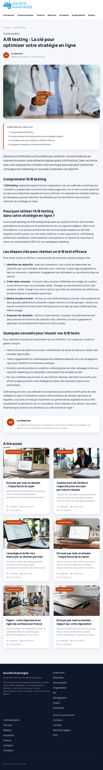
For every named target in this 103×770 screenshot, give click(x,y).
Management (60, 697)
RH (54, 692)
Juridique (64, 15)
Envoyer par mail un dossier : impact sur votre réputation (74, 622)
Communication (25, 15)
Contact (57, 725)
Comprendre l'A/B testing (21, 132)
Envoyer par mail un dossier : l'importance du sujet (23, 484)
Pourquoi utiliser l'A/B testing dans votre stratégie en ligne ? (37, 136)
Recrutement (60, 682)
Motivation (58, 677)
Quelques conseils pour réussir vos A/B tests (30, 144)
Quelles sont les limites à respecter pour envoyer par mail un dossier (72, 486)
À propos (64, 428)
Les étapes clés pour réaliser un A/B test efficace (32, 140)
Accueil (6, 27)
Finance (41, 15)
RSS (55, 735)
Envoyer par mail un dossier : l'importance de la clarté (74, 555)
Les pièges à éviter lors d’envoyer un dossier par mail (24, 555)
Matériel (52, 15)
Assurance (8, 735)
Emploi (91, 15)
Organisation (78, 15)
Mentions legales (62, 730)
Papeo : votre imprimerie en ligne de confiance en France (24, 622)
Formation (8, 750)
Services (7, 725)
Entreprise (8, 15)
